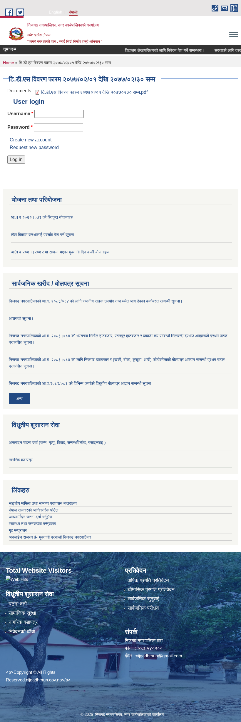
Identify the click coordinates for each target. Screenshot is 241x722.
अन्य (19, 398)
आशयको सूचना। (21, 318)
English (55, 12)
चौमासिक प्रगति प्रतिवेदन (151, 589)
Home (8, 62)
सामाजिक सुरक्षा (22, 613)
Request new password (34, 147)
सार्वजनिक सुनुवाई (143, 598)
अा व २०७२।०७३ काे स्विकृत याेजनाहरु (42, 217)
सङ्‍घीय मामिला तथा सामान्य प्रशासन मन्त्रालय (43, 503)
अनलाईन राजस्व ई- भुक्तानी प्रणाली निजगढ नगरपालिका (50, 537)
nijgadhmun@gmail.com (159, 655)
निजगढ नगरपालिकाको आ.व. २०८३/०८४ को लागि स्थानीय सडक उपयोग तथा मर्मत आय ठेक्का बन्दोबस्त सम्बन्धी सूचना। (96, 301)
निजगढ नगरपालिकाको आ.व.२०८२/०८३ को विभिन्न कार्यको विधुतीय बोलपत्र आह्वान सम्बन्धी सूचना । (82, 383)
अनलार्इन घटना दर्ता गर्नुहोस (30, 516)
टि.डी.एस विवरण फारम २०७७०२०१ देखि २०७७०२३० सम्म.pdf (94, 92)
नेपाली (73, 12)
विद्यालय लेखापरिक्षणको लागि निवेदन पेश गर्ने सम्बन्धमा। (156, 50)
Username (20, 113)
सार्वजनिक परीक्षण (143, 608)
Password (20, 127)
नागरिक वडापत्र (21, 459)
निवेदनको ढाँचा (22, 631)
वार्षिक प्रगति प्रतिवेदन (148, 580)
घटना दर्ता (18, 604)
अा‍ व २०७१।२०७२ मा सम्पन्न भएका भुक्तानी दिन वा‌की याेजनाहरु (60, 252)
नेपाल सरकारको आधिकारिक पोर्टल (33, 510)
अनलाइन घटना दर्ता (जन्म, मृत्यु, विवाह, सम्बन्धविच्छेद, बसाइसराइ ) (57, 442)
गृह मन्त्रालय (18, 530)
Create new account (30, 139)
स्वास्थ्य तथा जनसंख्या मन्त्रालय (32, 523)
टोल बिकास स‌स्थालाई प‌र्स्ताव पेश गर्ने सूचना (42, 234)
